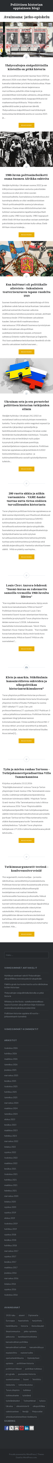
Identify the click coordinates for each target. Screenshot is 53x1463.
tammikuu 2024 (10, 1114)
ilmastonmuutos (13, 1331)
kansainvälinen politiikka (17, 1342)
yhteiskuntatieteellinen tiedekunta (21, 1417)
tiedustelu (10, 1385)
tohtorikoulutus (25, 1385)
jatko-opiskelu (30, 1331)
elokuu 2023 (9, 1119)
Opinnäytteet (33, 1358)
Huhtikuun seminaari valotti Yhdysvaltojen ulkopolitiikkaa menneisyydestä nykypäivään (23, 977)
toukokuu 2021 (11, 1174)
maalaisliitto (11, 1352)
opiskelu (9, 1363)
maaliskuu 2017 (10, 1267)
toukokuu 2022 (11, 1158)
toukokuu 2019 (11, 1223)
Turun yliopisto (13, 1390)
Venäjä (25, 1411)
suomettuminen (13, 1379)
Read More (26, 125)
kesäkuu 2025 (10, 1081)
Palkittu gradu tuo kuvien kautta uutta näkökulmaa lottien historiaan (26, 986)
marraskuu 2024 (11, 1103)
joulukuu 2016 (10, 1273)
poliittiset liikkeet (14, 1369)
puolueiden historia (27, 1374)
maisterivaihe (27, 1352)
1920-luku (10, 1315)
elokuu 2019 (9, 1218)
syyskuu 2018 (10, 1234)
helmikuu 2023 (10, 1136)
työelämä (26, 1395)
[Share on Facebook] (6, 1428)
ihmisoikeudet (38, 1326)
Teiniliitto (36, 1379)
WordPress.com (30, 1457)
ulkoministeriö (22, 1406)
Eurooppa (10, 1320)
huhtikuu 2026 (10, 1053)
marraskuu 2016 (11, 1278)
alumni (22, 1315)
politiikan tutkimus (33, 1369)
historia (24, 1326)
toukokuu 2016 (11, 1295)
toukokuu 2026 (11, 1048)
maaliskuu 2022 (10, 1163)
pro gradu (10, 1374)
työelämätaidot (13, 1400)
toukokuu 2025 (11, 1086)
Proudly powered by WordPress (22, 1454)
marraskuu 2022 (11, 1141)
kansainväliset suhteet (16, 1347)
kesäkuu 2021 (10, 1169)
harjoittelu (37, 1320)
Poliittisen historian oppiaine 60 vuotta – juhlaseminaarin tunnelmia (22, 1015)
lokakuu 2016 (10, 1284)
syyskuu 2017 (10, 1256)
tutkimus (27, 1390)
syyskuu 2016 (10, 1289)
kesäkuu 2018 (10, 1240)
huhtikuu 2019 (10, 1229)
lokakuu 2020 (10, 1201)
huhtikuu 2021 (10, 1180)
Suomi (26, 1379)
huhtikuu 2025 (10, 1092)
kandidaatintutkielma (27, 1336)
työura (42, 1400)
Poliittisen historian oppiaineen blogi (26, 6)
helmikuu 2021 (10, 1190)
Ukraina (9, 1406)
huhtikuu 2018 (10, 1245)
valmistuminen (12, 1411)
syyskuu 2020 (10, 1207)
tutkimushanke (12, 1395)
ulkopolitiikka (39, 1406)
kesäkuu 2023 (10, 1125)
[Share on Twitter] (11, 1428)
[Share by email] (31, 1428)
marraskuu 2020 (11, 1196)
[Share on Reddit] (16, 1428)
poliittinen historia (25, 1363)
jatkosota (10, 1336)
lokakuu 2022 (10, 1147)
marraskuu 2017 (11, 1251)
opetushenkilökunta (15, 1358)
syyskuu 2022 (10, 1152)
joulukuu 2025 (10, 1070)
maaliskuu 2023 (10, 1130)
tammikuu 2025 (10, 1097)
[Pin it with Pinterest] (21, 1428)
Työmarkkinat (29, 1400)
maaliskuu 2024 (10, 1108)
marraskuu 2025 (11, 1075)
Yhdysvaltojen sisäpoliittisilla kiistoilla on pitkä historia (24, 994)
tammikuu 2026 (10, 1064)
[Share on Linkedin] (26, 1428)
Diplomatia (33, 1315)
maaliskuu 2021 (10, 1185)
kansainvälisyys (37, 1347)
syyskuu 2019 (10, 1212)
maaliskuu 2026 (10, 1059)
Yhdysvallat (37, 1411)
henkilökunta (11, 1326)
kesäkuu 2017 (10, 1262)
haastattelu (23, 1320)
